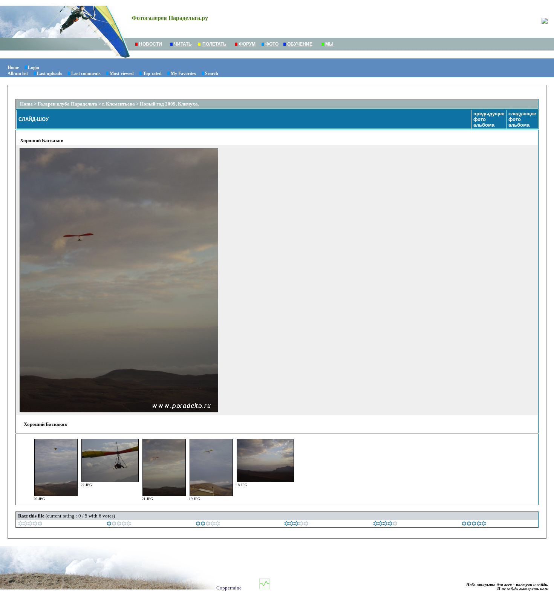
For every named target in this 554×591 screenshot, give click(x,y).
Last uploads (49, 73)
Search (211, 73)
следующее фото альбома (522, 119)
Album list (18, 73)
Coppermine (229, 588)
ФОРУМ (247, 44)
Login (33, 67)
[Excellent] (385, 524)
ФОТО (272, 44)
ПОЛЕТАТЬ (214, 44)
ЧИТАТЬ (183, 44)
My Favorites (183, 73)
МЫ (329, 44)
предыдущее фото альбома (488, 119)
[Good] (296, 524)
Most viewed (122, 73)
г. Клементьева (118, 104)
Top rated (152, 73)
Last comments (86, 73)
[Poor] (119, 524)
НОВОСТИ (150, 44)
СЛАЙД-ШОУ (33, 119)
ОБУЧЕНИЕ (299, 44)
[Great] (474, 524)
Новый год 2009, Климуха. (169, 104)
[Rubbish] (30, 524)
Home (13, 67)
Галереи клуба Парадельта (67, 104)
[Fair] (208, 524)
